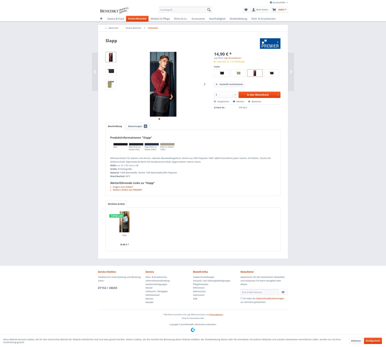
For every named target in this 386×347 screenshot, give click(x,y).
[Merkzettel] (246, 10)
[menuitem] (185, 10)
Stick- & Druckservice (156, 277)
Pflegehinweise (200, 284)
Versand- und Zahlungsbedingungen (211, 280)
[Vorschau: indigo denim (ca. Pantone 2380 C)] (111, 70)
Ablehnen (356, 340)
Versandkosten (216, 314)
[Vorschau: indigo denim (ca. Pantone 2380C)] (111, 57)
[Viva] (124, 221)
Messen (149, 298)
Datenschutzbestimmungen (270, 298)
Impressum (198, 295)
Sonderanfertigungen (156, 284)
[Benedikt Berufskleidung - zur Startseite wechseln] (114, 10)
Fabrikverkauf (153, 295)
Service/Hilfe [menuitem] (279, 2)
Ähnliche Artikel (116, 204)
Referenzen (199, 287)
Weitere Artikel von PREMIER (127, 189)
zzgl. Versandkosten (232, 58)
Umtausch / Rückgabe (157, 291)
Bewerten (256, 101)
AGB (195, 298)
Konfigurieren (373, 340)
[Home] (101, 19)
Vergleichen (223, 101)
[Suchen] (209, 10)
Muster (149, 287)
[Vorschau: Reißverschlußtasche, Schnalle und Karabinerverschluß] (111, 84)
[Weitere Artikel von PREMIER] (270, 43)
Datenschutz (199, 291)
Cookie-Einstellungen (203, 277)
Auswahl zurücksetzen (231, 84)
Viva (124, 235)
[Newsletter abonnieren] (283, 292)
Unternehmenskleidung (158, 280)
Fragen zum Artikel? (122, 186)
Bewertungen (137, 126)
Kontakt (149, 302)
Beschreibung (115, 126)
